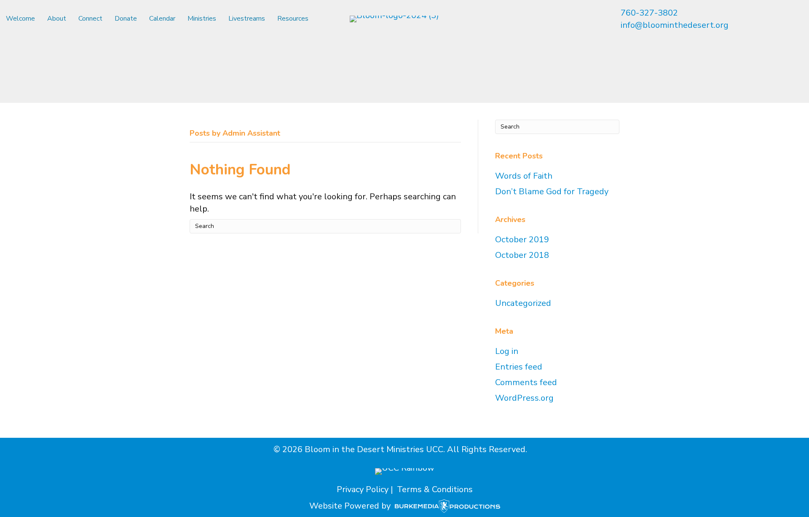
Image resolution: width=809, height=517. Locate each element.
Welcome (20, 18)
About (56, 18)
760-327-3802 (649, 13)
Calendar (162, 18)
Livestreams (246, 18)
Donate (126, 18)
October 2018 (522, 255)
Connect (90, 18)
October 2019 (522, 239)
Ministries (202, 18)
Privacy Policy (362, 489)
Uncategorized (523, 303)
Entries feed (518, 366)
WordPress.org (524, 398)
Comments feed (526, 382)
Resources (292, 18)
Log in (506, 351)
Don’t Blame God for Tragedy (551, 191)
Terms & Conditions (435, 489)
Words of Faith (523, 176)
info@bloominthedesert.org (675, 25)
